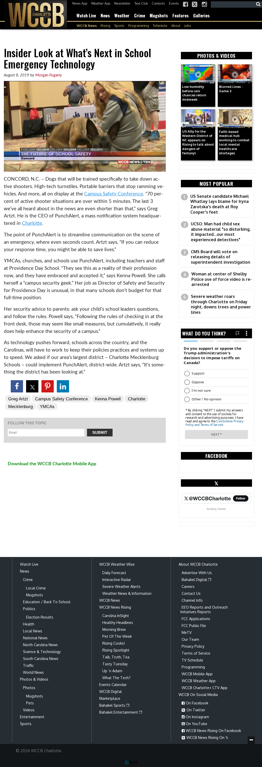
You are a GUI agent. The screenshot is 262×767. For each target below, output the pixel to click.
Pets (30, 703)
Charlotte (32, 223)
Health (28, 624)
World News (33, 672)
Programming (138, 26)
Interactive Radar (116, 579)
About (175, 26)
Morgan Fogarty (48, 75)
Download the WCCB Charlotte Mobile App (52, 464)
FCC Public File (194, 625)
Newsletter (122, 3)
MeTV (187, 632)
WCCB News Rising (115, 607)
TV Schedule (192, 660)
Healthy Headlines (117, 622)
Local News (32, 631)
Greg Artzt (18, 398)
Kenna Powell (108, 398)
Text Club (141, 3)
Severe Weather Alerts (121, 586)
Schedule (160, 26)
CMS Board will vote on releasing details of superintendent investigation (220, 257)
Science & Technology (42, 651)
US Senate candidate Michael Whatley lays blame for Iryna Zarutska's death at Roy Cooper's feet (219, 204)
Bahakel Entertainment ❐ (120, 712)
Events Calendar (113, 684)
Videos (29, 709)
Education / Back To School (46, 601)
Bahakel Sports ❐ (114, 705)
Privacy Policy (193, 646)
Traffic (28, 665)
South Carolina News (40, 658)
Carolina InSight (115, 615)
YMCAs (47, 406)
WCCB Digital (110, 691)
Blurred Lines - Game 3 (231, 89)
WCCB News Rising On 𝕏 (206, 737)
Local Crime (36, 588)
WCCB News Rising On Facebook (213, 730)
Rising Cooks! (113, 643)
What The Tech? (116, 677)
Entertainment (32, 716)
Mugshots (159, 15)
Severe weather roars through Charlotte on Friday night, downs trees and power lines (221, 304)
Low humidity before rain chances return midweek (194, 93)
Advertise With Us (197, 572)
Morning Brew (114, 629)
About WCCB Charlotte (198, 564)
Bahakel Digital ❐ (196, 579)
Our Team (190, 639)
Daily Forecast (114, 572)
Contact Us (191, 593)
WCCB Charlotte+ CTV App (204, 687)
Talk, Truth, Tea (115, 657)
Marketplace (109, 698)
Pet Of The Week (117, 636)
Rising (105, 26)
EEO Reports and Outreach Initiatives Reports (204, 609)
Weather (121, 15)
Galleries (201, 15)
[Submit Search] (258, 4)
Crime (139, 15)
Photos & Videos (34, 679)
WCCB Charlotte (36, 14)
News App (79, 3)
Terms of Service (196, 653)
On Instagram (197, 716)
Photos (29, 687)
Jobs (187, 26)
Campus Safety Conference (113, 194)
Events (174, 3)
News (105, 15)
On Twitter (195, 709)
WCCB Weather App (199, 680)
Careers (188, 586)
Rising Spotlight (115, 650)
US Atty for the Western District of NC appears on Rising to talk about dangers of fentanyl (198, 142)
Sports (119, 26)
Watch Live (86, 15)
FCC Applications (196, 618)
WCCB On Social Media (198, 694)
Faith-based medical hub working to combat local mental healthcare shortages (234, 142)
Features (180, 15)
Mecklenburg (20, 406)
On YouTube (196, 723)
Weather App (100, 3)
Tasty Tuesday (115, 663)
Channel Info (192, 600)
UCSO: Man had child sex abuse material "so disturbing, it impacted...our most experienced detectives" (220, 231)
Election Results (39, 617)
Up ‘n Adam (112, 670)
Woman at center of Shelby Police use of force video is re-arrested (221, 279)
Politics (29, 608)
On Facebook (196, 703)
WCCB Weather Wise (117, 564)
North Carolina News (40, 644)
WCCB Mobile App (197, 673)
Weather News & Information (126, 593)
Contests (158, 3)
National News (35, 637)
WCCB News (87, 26)
